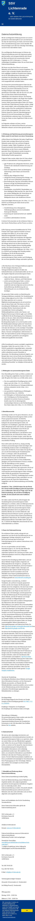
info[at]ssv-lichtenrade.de (13, 872)
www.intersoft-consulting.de (23, 577)
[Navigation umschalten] (2, 24)
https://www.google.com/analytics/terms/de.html (18, 626)
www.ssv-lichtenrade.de (14, 828)
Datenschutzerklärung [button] (9, 917)
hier (10, 725)
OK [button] (27, 910)
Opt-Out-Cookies (26, 656)
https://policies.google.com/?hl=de (14, 628)
